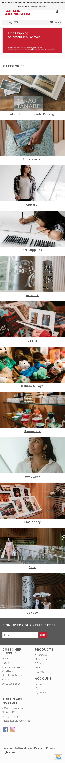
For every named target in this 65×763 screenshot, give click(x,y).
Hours (5, 662)
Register (39, 684)
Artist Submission (11, 683)
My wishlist (41, 692)
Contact (6, 679)
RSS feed (39, 671)
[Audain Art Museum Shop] (17, 12)
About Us (7, 658)
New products (42, 659)
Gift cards (40, 663)
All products (41, 655)
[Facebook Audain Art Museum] (5, 729)
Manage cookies (39, 7)
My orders (40, 688)
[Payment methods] (58, 757)
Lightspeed (9, 752)
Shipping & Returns (12, 675)
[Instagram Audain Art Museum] (12, 729)
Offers (38, 667)
